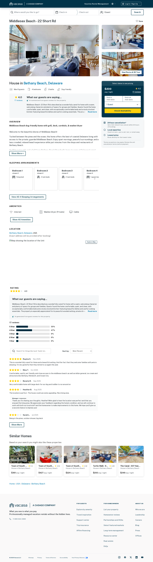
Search (137, 12)
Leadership (140, 515)
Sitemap (31, 557)
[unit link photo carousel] (22, 461)
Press (137, 531)
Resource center (110, 536)
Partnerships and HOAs (113, 520)
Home (12, 484)
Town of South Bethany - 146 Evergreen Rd (73, 466)
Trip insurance (82, 525)
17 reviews (18, 100)
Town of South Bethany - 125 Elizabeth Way (46, 466)
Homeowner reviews (112, 515)
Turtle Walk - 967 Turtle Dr (101, 466)
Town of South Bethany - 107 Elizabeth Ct (19, 466)
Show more (16, 153)
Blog (137, 525)
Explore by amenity (84, 509)
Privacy (39, 557)
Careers (138, 520)
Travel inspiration (83, 515)
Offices (138, 536)
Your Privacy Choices (78, 557)
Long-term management (114, 531)
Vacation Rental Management (96, 4)
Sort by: (65, 351)
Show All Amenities (21, 219)
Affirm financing (83, 531)
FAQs (106, 546)
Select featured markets (114, 525)
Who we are (140, 509)
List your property (111, 509)
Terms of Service (51, 557)
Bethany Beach (35, 83)
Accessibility (64, 557)
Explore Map (91, 242)
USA (18, 484)
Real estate (108, 541)
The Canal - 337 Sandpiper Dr (130, 466)
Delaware (55, 83)
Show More (16, 425)
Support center (82, 520)
